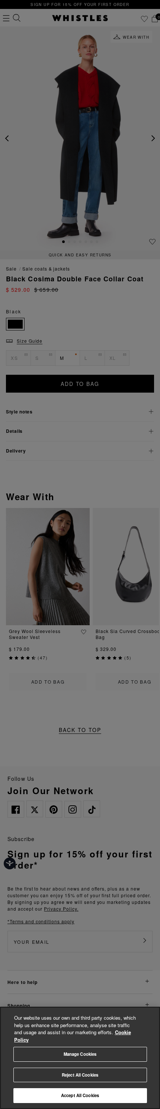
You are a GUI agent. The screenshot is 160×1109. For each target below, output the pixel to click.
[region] (80, 1058)
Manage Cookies (80, 1054)
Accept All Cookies (80, 1095)
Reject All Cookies (80, 1075)
